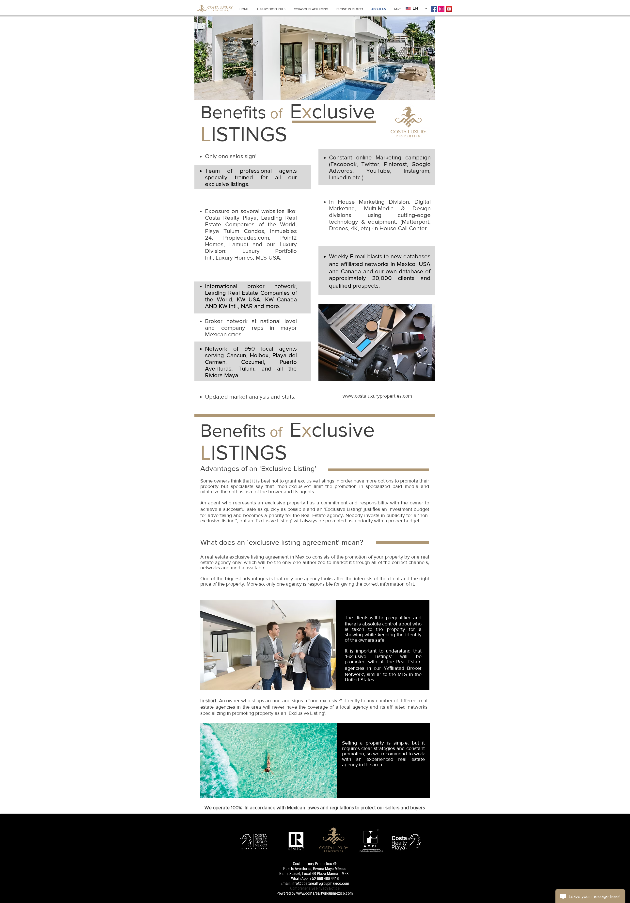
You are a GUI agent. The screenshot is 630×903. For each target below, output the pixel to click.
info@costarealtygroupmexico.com (320, 883)
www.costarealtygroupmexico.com (324, 893)
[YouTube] (449, 9)
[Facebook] (434, 9)
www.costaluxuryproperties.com (377, 396)
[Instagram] (441, 9)
